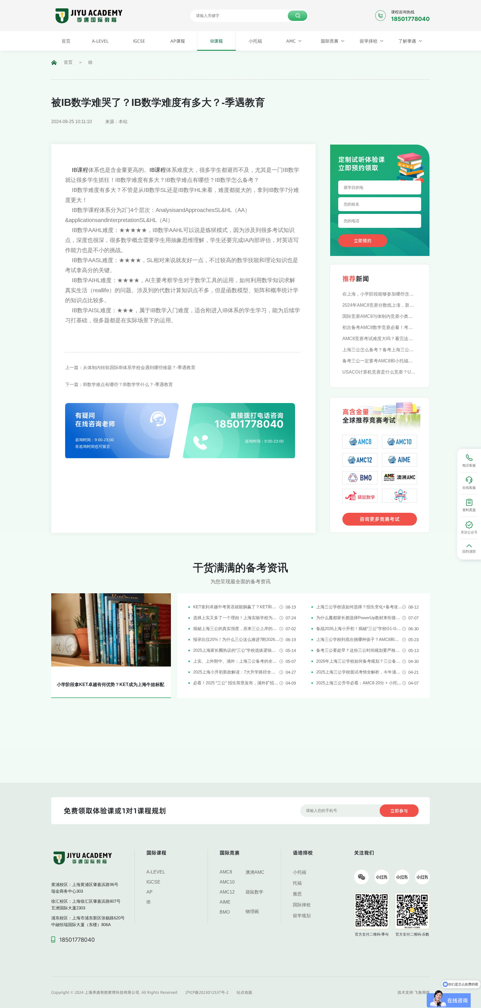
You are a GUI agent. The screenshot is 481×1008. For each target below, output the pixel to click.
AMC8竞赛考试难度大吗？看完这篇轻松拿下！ (379, 338)
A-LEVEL (155, 872)
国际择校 (302, 904)
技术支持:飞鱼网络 (413, 992)
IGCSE (153, 882)
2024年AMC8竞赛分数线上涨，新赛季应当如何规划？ (379, 305)
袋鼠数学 (254, 892)
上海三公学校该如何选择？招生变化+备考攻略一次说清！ (359, 606)
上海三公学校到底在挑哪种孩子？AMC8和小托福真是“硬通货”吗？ (359, 639)
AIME (225, 902)
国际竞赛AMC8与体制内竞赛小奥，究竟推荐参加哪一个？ (379, 316)
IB (90, 62)
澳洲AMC (255, 872)
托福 (297, 883)
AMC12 (227, 892)
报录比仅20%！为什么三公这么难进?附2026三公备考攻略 (236, 639)
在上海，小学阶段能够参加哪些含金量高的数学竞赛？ (379, 294)
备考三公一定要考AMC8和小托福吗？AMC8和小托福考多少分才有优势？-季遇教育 (379, 360)
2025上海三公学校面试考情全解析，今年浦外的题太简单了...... (359, 672)
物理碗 (252, 911)
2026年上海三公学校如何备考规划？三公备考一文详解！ (359, 661)
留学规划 (302, 915)
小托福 (299, 872)
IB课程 (80, 170)
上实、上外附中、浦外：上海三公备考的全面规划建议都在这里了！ (236, 661)
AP (149, 892)
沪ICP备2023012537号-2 (207, 992)
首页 (68, 62)
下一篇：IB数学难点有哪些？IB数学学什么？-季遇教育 (119, 384)
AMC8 (226, 872)
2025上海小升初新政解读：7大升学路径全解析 (236, 672)
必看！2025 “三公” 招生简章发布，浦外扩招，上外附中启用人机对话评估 (236, 682)
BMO (225, 912)
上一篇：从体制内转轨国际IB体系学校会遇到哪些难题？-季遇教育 (130, 367)
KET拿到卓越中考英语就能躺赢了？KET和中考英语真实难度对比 (236, 606)
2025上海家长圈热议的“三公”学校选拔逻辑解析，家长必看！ (236, 650)
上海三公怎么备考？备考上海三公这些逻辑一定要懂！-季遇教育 (379, 349)
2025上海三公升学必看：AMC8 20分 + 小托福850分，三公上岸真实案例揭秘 (359, 682)
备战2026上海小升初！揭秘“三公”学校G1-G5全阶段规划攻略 (359, 628)
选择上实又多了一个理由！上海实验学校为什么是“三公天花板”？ (236, 617)
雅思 (297, 894)
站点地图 (244, 992)
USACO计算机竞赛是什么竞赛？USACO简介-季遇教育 (379, 372)
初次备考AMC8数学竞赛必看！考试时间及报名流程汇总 (379, 327)
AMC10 (227, 882)
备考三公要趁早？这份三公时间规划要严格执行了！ (359, 650)
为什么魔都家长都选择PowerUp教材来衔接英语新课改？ (359, 617)
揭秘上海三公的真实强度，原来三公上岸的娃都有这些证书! (236, 628)
